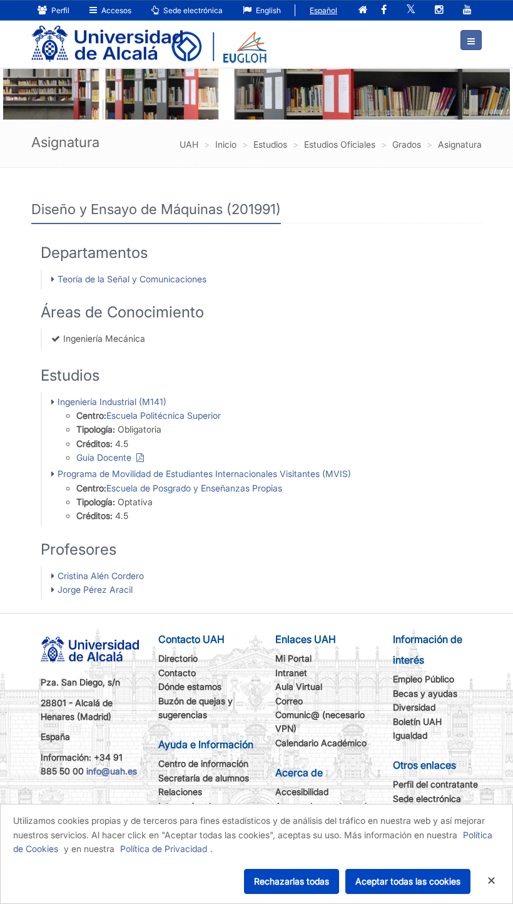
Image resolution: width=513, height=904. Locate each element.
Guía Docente (106, 457)
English (267, 10)
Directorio (178, 658)
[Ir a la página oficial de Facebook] (384, 10)
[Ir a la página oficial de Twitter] (410, 10)
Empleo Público (423, 679)
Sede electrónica (192, 10)
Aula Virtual (298, 686)
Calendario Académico (321, 742)
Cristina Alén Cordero (101, 575)
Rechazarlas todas (291, 881)
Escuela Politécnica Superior (163, 415)
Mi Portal (293, 658)
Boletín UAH (417, 721)
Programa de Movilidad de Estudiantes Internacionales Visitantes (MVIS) (204, 473)
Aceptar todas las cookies (407, 881)
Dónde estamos (189, 686)
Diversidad (414, 707)
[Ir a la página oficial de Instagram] (439, 10)
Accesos (115, 10)
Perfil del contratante (435, 784)
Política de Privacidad (163, 848)
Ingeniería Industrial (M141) (112, 401)
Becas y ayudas (425, 693)
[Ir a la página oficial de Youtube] (467, 10)
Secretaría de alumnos (203, 778)
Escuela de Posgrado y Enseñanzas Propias (194, 488)
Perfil (59, 10)
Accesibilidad (301, 791)
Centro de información (203, 763)
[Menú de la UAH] (471, 40)
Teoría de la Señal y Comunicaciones (132, 279)
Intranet (291, 672)
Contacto (177, 672)
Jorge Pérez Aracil (95, 589)
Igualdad (410, 735)
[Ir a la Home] (107, 35)
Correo (289, 701)
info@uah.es (111, 771)
